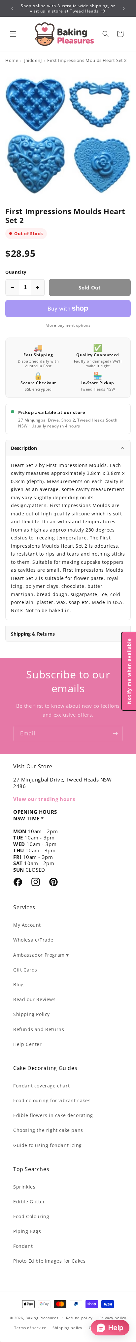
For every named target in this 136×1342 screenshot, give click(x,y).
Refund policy (79, 1317)
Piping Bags (27, 1231)
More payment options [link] (68, 325)
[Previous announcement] (12, 8)
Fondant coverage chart (41, 1085)
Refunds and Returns (38, 1029)
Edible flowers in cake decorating (53, 1115)
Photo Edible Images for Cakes (49, 1261)
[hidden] (33, 60)
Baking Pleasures (41, 1317)
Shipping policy (67, 1327)
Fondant (23, 1246)
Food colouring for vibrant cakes (51, 1100)
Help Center (27, 1044)
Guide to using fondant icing (47, 1145)
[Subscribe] (115, 733)
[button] (13, 34)
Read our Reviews (34, 999)
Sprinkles (24, 1187)
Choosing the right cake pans (48, 1130)
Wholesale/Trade (33, 940)
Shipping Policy (31, 1014)
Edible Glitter (29, 1201)
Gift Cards (25, 970)
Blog (18, 984)
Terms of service (30, 1327)
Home (11, 60)
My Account (27, 925)
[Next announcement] (124, 8)
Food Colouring (31, 1216)
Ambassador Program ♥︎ (41, 955)
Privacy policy (112, 1317)
